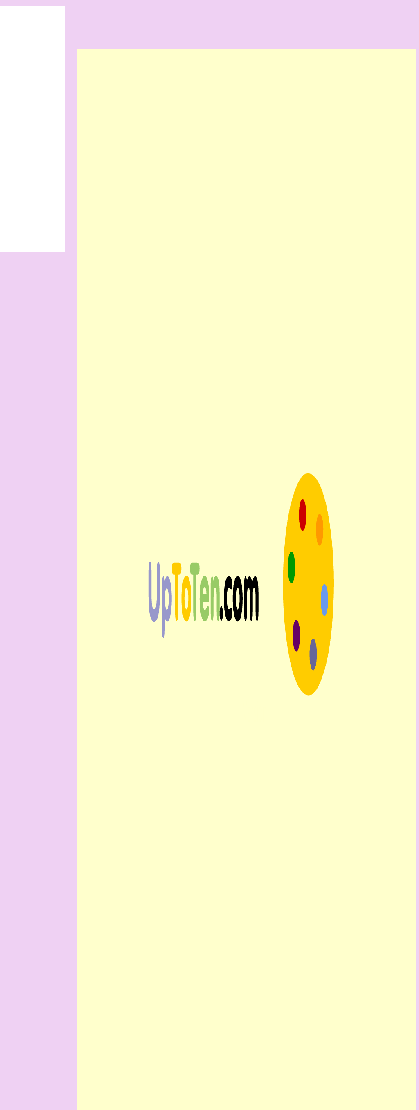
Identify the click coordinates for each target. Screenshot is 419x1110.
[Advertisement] (209, 18)
